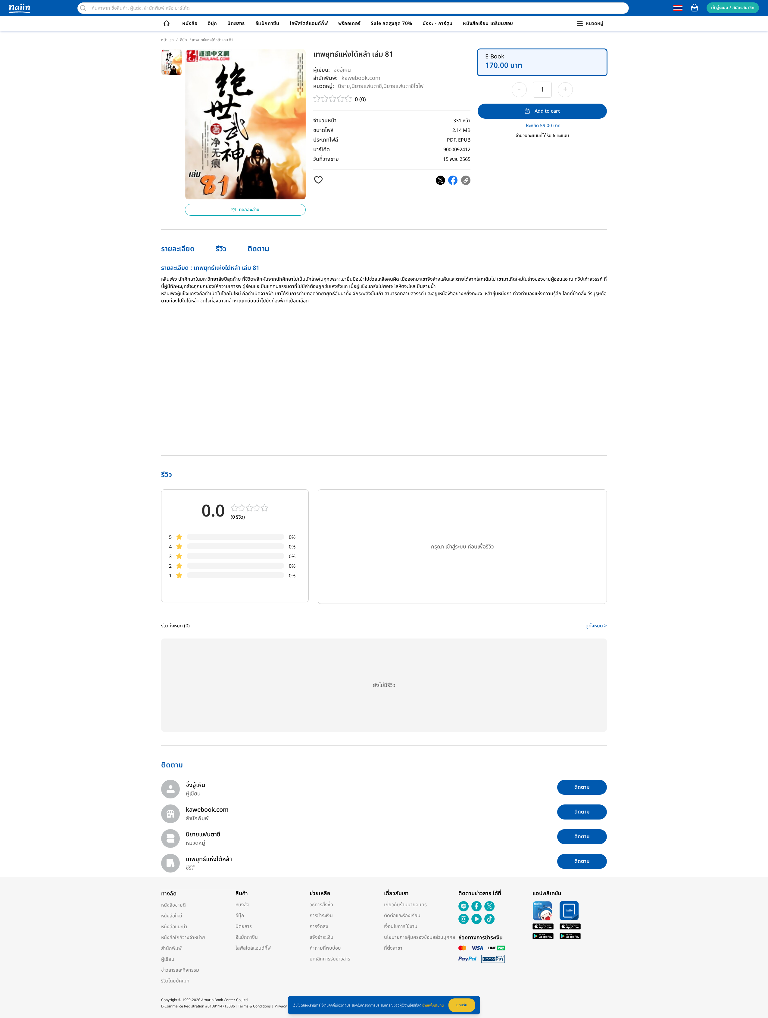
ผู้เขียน (167, 959)
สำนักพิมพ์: (325, 78)
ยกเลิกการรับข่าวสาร (330, 959)
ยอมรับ (461, 1005)
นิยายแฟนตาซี (366, 86)
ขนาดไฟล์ (323, 130)
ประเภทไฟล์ (325, 140)
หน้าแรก (167, 40)
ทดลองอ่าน (249, 209)
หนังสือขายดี (173, 905)
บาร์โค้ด (321, 149)
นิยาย (344, 86)
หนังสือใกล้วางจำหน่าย (183, 937)
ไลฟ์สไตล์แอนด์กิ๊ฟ (309, 23)
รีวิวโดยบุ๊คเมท (175, 981)
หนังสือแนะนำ (174, 926)
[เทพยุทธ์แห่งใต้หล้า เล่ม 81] (440, 180)
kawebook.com (361, 78)
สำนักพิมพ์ (171, 948)
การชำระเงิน (321, 915)
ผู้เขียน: (321, 70)
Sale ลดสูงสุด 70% (391, 23)
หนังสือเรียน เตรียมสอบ (488, 23)
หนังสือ (189, 23)
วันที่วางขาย (326, 159)
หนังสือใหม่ (171, 916)
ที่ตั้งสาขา (393, 948)
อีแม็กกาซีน (267, 23)
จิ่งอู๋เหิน (342, 70)
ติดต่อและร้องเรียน (402, 915)
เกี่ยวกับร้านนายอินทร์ (405, 904)
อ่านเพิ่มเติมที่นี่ (433, 1005)
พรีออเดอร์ (349, 23)
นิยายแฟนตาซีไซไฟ (403, 86)
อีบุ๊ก (212, 23)
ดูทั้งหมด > (596, 625)
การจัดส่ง (319, 926)
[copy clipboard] (465, 180)
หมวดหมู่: (323, 86)
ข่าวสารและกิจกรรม (180, 970)
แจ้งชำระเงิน (321, 937)
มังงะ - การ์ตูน (438, 23)
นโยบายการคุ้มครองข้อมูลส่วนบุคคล (419, 937)
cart (694, 7)
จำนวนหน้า (324, 121)
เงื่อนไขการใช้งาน (400, 926)
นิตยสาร (236, 23)
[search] (83, 8)
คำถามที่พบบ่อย (325, 948)
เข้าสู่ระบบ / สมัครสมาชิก (732, 8)
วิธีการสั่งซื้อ (321, 904)
